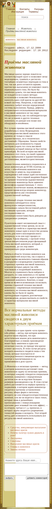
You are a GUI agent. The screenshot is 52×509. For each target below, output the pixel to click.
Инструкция (17, 12)
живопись (10, 39)
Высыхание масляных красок (24, 444)
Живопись (26, 28)
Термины (33, 12)
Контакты (25, 9)
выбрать (9, 478)
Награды (39, 9)
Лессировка (16, 438)
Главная (10, 9)
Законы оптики (17, 449)
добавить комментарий (37, 478)
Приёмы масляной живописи (21, 31)
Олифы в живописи (20, 447)
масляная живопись (26, 39)
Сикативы (15, 441)
